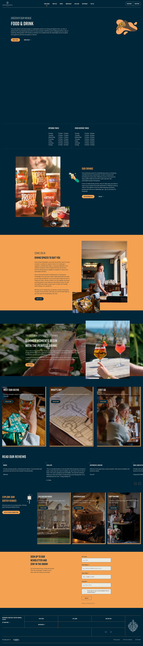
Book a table (15, 40)
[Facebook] (111, 632)
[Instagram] (106, 632)
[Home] (7, 3)
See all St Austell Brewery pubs (11, 512)
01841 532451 (41, 618)
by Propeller (138, 639)
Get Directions (5, 622)
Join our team (108, 618)
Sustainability (41, 624)
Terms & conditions (127, 639)
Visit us (100, 196)
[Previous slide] (135, 483)
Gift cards (75, 618)
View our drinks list (88, 196)
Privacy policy (117, 639)
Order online (27, 40)
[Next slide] (139, 483)
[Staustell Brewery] (16, 639)
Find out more (8, 401)
